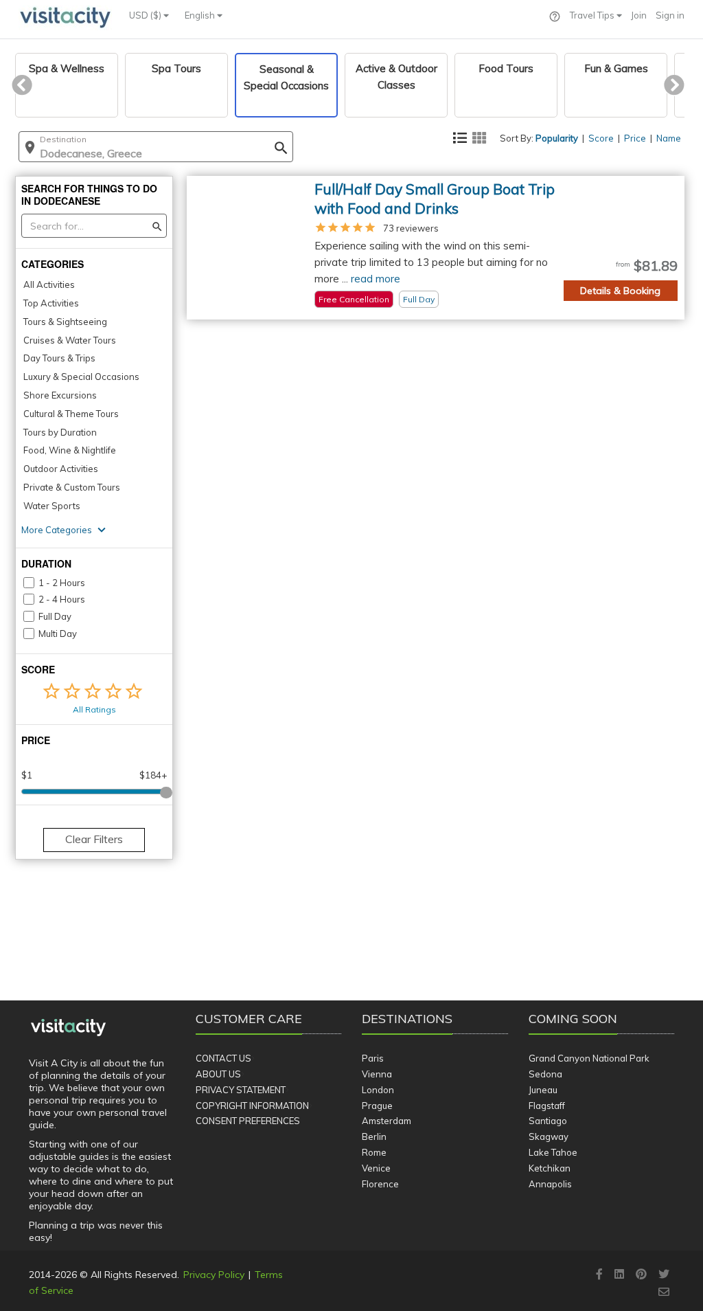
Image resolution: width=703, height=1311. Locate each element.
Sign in (670, 15)
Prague (377, 1105)
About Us (218, 1073)
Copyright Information (252, 1105)
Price (635, 138)
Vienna (377, 1073)
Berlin (374, 1136)
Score (601, 138)
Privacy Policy (213, 1274)
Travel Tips (593, 15)
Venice (376, 1168)
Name (668, 138)
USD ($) (146, 15)
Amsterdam (386, 1120)
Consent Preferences (248, 1120)
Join (639, 15)
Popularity (556, 138)
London (378, 1089)
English (201, 15)
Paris (373, 1058)
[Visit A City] (68, 1027)
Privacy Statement (241, 1089)
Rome (374, 1152)
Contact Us (223, 1058)
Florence (380, 1183)
